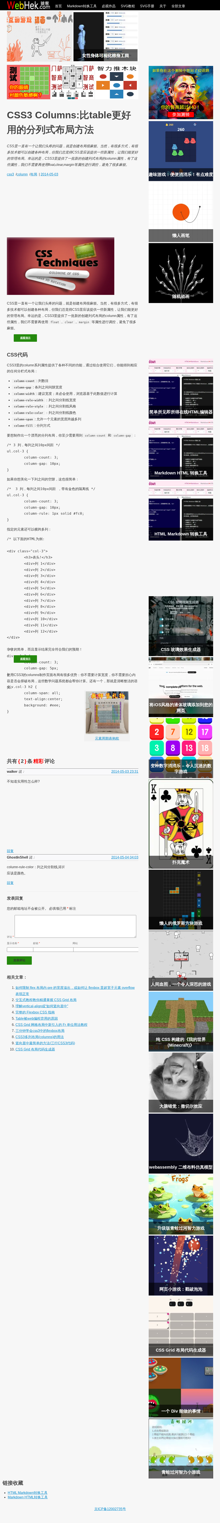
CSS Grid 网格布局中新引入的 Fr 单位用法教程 (51, 1025)
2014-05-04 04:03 (124, 857)
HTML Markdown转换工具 (27, 1493)
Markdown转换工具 (82, 6)
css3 (10, 174)
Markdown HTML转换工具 (28, 1497)
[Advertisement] (72, 207)
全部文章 (178, 6)
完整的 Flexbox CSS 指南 (35, 1012)
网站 (75, 943)
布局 (33, 174)
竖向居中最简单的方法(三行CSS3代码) (45, 1043)
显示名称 (13, 943)
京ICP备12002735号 (110, 1509)
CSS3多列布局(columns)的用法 (39, 1037)
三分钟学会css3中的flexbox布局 (39, 1031)
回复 (10, 851)
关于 (162, 6)
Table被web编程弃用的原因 (36, 1018)
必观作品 (109, 6)
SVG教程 (128, 6)
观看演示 (25, 337)
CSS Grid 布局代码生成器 (35, 1049)
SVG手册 (147, 6)
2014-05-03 (49, 174)
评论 (10, 936)
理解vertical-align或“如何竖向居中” (41, 1006)
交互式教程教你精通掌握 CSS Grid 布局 (45, 1000)
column (22, 174)
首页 (58, 6)
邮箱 (36, 943)
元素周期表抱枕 (107, 738)
